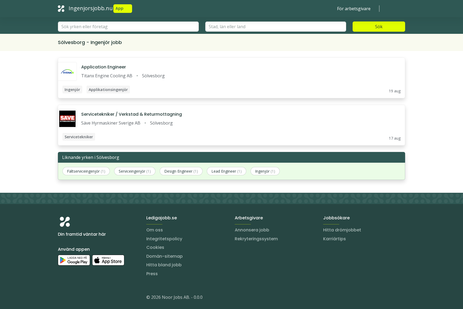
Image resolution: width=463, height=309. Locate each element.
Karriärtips (334, 239)
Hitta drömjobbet (342, 230)
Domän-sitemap (164, 256)
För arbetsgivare (354, 9)
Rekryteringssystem (256, 239)
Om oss (154, 230)
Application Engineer (103, 67)
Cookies (155, 247)
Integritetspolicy (164, 239)
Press (152, 274)
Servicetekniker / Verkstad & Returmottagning (131, 114)
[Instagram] (62, 298)
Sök (379, 27)
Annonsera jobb (252, 230)
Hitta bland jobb (164, 265)
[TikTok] (94, 298)
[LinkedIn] (73, 298)
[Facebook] (83, 298)
